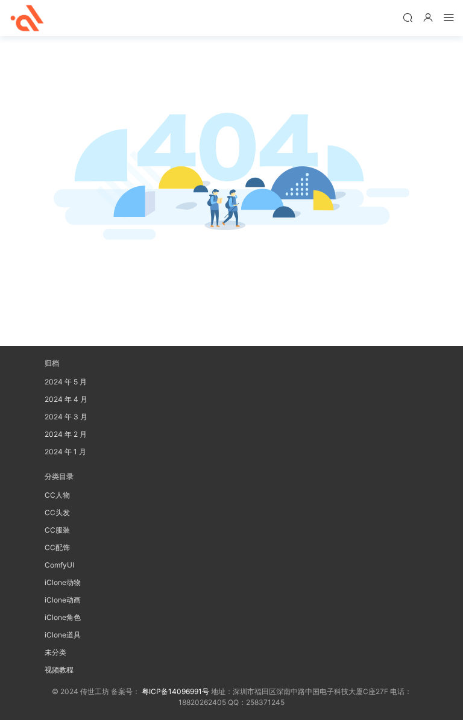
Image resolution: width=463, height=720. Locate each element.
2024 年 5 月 (66, 381)
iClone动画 (63, 599)
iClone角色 (63, 617)
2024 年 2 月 (66, 434)
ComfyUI (59, 564)
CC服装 (57, 529)
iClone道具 (63, 634)
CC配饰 (57, 547)
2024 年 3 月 (66, 416)
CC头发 (57, 512)
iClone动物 (63, 582)
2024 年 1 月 (65, 451)
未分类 (55, 652)
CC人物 (57, 494)
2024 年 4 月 (66, 399)
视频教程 (59, 669)
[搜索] (407, 17)
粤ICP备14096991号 (175, 691)
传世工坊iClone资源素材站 (27, 18)
